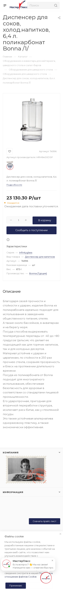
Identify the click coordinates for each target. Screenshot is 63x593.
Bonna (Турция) (38, 273)
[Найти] (55, 5)
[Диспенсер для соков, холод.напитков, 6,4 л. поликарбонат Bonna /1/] (31, 119)
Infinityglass (25, 252)
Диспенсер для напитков (40, 256)
